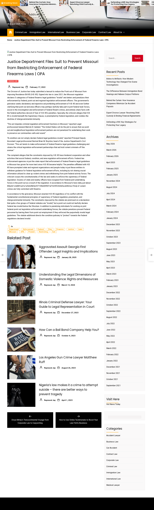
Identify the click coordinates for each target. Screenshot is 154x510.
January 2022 (112, 361)
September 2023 (113, 243)
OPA (22, 232)
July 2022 (110, 323)
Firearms (60, 229)
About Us (117, 32)
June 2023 (110, 255)
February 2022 (112, 354)
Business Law (73, 32)
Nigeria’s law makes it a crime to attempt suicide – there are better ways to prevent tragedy (68, 389)
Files (50, 229)
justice (71, 229)
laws (80, 229)
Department (14, 229)
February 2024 (112, 212)
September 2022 (113, 311)
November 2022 (113, 299)
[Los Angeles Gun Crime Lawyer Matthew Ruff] (21, 367)
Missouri (12, 232)
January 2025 (112, 175)
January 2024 (112, 218)
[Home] (10, 32)
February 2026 (112, 156)
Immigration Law (37, 32)
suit (53, 232)
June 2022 (110, 330)
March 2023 (111, 274)
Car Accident (111, 448)
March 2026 (111, 150)
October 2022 (112, 305)
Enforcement (28, 229)
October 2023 (112, 237)
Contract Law (104, 32)
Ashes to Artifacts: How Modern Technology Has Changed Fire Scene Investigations (121, 82)
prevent (31, 232)
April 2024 (110, 199)
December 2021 (113, 367)
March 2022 (111, 348)
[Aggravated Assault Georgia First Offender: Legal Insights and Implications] (21, 257)
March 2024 (111, 206)
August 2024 (111, 187)
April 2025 (110, 162)
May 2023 (110, 261)
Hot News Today (113, 404)
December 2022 (113, 292)
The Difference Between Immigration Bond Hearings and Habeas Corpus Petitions (124, 92)
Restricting (43, 232)
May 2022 (110, 336)
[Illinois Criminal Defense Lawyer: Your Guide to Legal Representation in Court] (21, 312)
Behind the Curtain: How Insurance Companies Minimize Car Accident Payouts (28, 3)
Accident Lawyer (113, 435)
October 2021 (112, 379)
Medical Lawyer (113, 485)
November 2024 (113, 181)
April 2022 (110, 342)
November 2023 (113, 230)
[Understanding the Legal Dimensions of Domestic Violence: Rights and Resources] (21, 284)
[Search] (131, 17)
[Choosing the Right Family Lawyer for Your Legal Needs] (131, 3)
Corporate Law (89, 32)
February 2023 (112, 280)
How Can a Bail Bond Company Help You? (69, 330)
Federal (41, 229)
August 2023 (111, 249)
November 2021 (113, 373)
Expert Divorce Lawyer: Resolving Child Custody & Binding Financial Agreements (68, 3)
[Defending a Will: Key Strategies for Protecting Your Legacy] (90, 3)
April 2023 (110, 268)
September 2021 (113, 385)
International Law (56, 32)
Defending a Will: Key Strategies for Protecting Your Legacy (110, 3)
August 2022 (111, 317)
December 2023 (113, 224)
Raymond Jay (18, 87)
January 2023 (112, 286)
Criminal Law (21, 32)
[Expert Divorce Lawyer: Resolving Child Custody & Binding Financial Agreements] (49, 3)
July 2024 (110, 193)
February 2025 (112, 168)
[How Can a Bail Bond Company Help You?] (21, 340)
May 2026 (110, 144)
